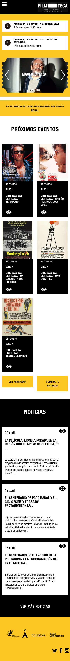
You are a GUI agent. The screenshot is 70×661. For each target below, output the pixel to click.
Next (63, 75)
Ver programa (17, 382)
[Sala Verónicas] (56, 634)
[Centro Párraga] (25, 634)
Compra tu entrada (52, 384)
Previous (7, 75)
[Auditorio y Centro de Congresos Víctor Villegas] (13, 634)
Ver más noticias (35, 607)
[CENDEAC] (37, 634)
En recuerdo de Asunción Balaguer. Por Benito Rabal (35, 109)
